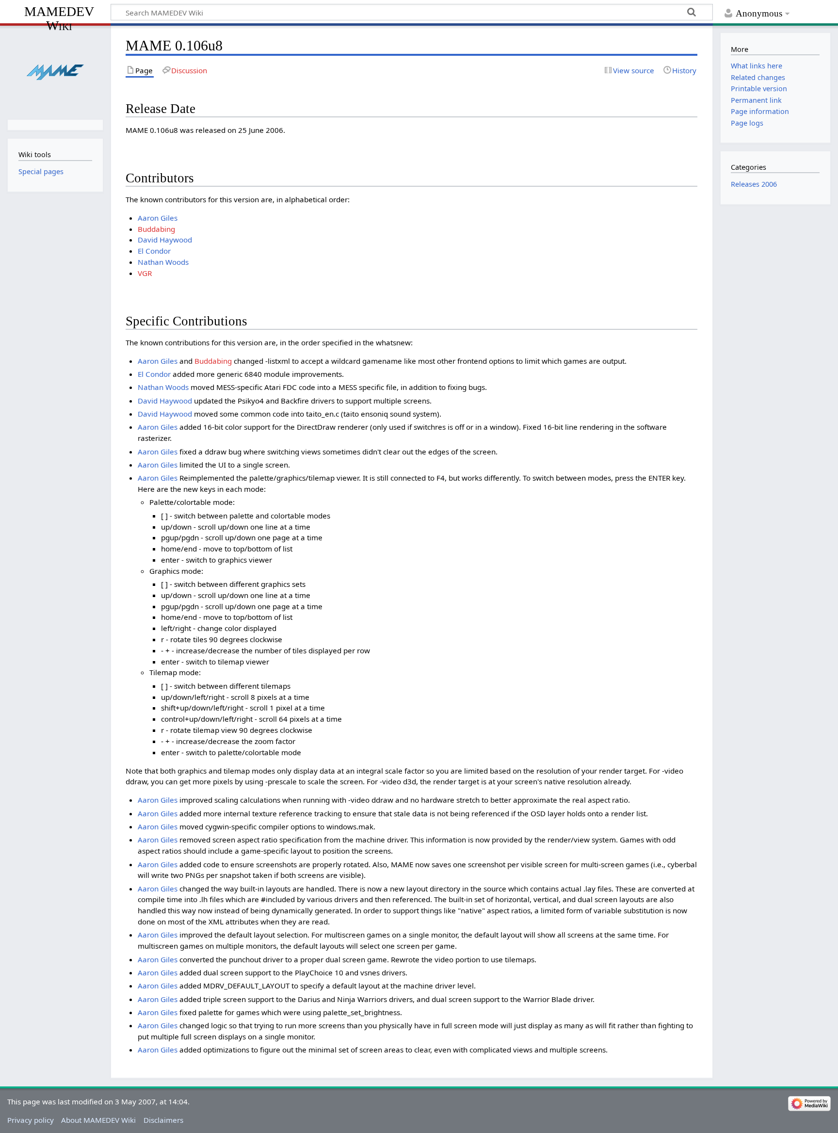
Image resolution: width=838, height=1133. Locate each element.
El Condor (154, 251)
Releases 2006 (754, 184)
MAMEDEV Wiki (59, 18)
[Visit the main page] (55, 71)
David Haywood (165, 239)
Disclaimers (163, 1120)
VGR (145, 273)
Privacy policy (30, 1120)
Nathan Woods (163, 262)
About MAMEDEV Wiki (98, 1120)
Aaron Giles (157, 218)
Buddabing (156, 229)
